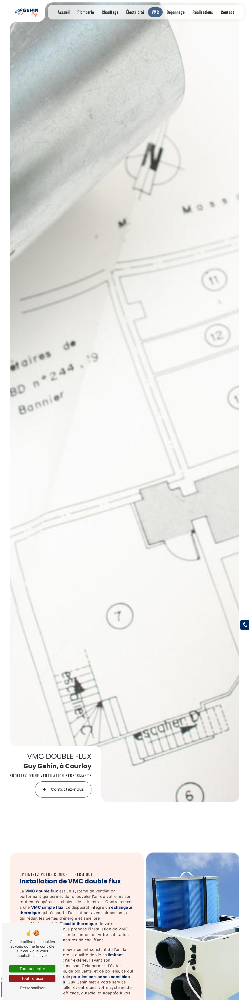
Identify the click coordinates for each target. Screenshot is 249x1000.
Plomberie (85, 12)
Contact (227, 12)
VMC (155, 12)
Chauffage (110, 12)
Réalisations (202, 12)
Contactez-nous (67, 789)
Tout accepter (32, 968)
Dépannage (176, 12)
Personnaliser (32, 987)
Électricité (135, 12)
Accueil (64, 12)
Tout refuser (32, 978)
